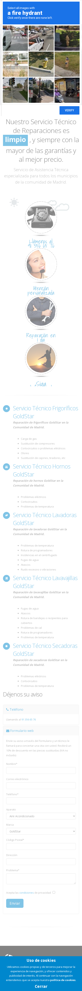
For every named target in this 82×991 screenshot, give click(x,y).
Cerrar (41, 986)
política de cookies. (63, 980)
